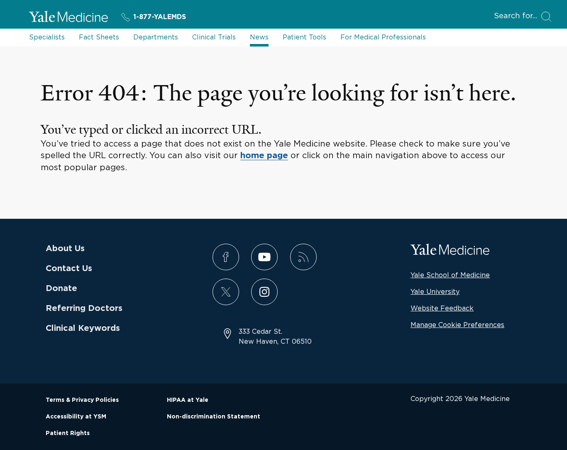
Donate (61, 288)
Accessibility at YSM (76, 417)
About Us (65, 249)
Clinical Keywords (83, 328)
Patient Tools (304, 37)
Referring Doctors (84, 308)
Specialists (47, 37)
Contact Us (69, 268)
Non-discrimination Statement (213, 417)
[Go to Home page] (68, 18)
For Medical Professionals (383, 37)
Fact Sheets (99, 37)
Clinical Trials (214, 37)
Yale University (435, 291)
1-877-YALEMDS (159, 17)
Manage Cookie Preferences (457, 324)
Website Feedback (442, 308)
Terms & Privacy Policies (82, 400)
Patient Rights (68, 433)
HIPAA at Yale (187, 400)
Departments (155, 37)
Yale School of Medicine (450, 275)
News (259, 37)
